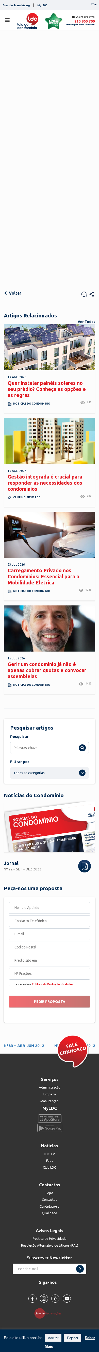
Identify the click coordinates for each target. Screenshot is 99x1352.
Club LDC (49, 1167)
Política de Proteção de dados (52, 984)
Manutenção (49, 1101)
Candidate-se (49, 1206)
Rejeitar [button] (72, 1337)
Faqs (49, 1160)
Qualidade (49, 1213)
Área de (16, 5)
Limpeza (49, 1094)
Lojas (49, 1193)
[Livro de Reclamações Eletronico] (50, 1313)
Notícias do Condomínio (31, 403)
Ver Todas (86, 322)
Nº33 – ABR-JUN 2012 (24, 1045)
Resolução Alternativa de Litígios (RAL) (49, 1245)
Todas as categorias (29, 773)
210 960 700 (84, 21)
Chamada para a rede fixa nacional (80, 25)
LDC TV (49, 1154)
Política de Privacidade (50, 1238)
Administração (49, 1087)
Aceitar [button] (53, 1337)
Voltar (14, 293)
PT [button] (92, 4)
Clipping (19, 497)
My (42, 5)
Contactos (49, 1199)
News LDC (33, 497)
